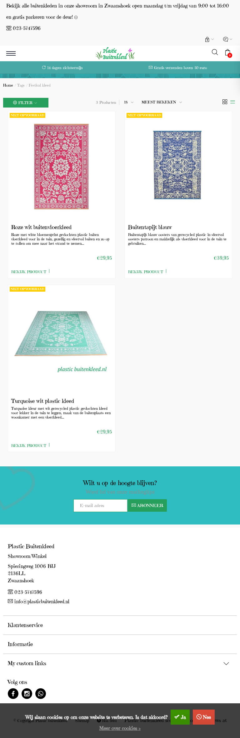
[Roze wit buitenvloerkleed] (61, 164)
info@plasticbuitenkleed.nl (41, 601)
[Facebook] (13, 694)
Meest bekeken (159, 102)
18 (126, 102)
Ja (183, 717)
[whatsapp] (40, 694)
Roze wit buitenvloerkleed (41, 227)
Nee (207, 717)
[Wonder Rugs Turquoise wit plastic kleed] (61, 338)
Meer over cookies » (120, 728)
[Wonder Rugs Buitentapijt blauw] (178, 164)
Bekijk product (28, 271)
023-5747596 (27, 28)
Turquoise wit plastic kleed (42, 400)
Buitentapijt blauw (150, 227)
